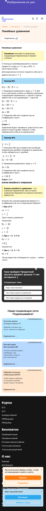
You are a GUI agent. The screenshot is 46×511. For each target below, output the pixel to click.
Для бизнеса (7, 465)
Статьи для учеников (11, 446)
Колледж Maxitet (9, 415)
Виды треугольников (14, 288)
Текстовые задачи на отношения (19, 298)
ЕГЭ (3, 407)
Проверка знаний (10, 438)
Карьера (5, 461)
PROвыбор (6, 423)
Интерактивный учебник (13, 442)
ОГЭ (3, 411)
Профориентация (9, 434)
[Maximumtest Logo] (8, 18)
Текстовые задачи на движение (18, 293)
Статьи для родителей (12, 449)
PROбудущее (7, 419)
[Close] (41, 469)
